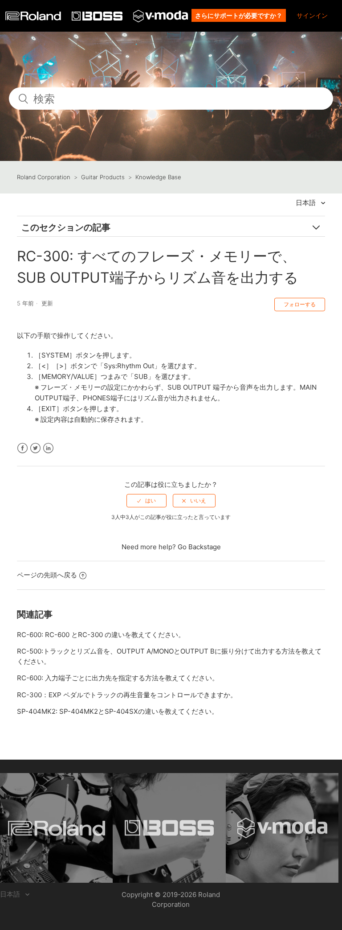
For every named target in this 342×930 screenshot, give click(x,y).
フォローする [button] (300, 304)
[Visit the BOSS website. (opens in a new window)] (169, 828)
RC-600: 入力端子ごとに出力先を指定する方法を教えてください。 (118, 678)
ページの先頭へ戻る (47, 575)
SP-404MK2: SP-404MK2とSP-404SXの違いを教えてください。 (117, 711)
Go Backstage (199, 547)
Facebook (22, 448)
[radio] (146, 500)
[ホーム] (34, 18)
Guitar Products (103, 177)
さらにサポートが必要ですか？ (238, 15)
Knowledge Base (158, 177)
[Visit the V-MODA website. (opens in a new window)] (282, 828)
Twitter (35, 448)
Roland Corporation (43, 177)
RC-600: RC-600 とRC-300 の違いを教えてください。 (101, 634)
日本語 (307, 202)
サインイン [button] (312, 15)
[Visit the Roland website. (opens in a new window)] (56, 828)
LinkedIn (48, 448)
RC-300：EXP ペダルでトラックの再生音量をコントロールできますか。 (127, 695)
